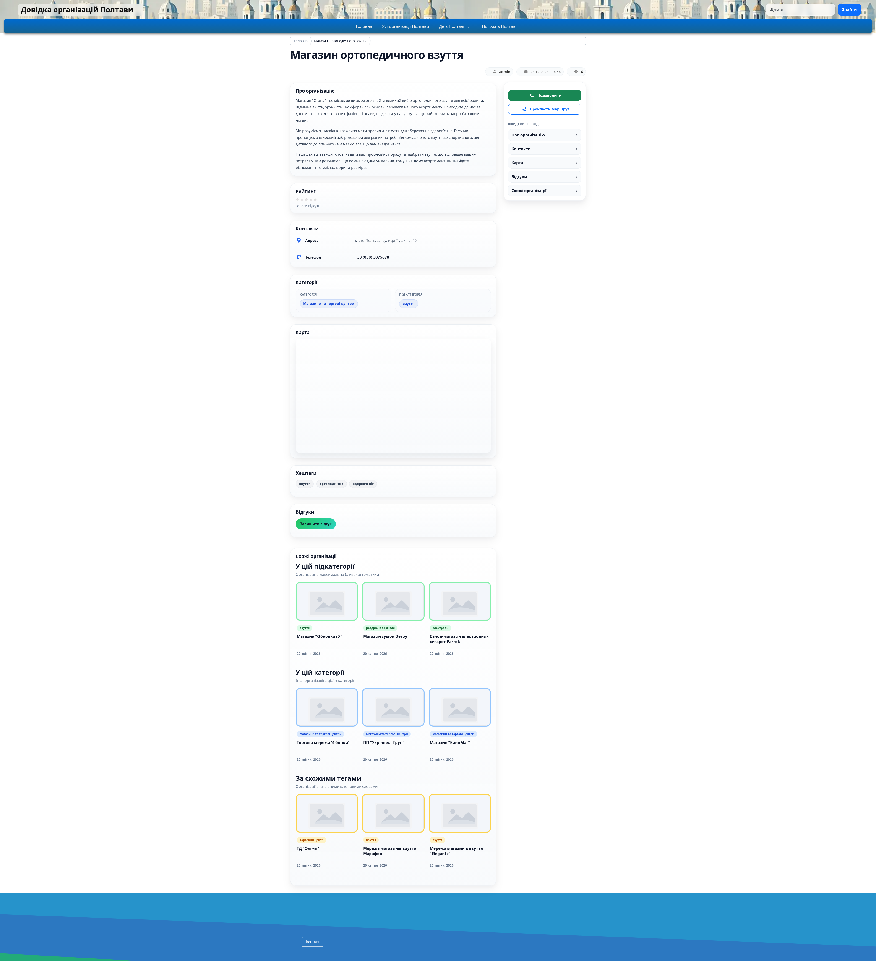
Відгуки (519, 176)
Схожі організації (528, 190)
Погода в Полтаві (499, 26)
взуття (409, 303)
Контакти (521, 149)
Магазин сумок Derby (385, 636)
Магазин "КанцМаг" (450, 742)
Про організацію (528, 135)
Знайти (849, 9)
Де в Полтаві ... (454, 26)
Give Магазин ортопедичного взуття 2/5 (303, 201)
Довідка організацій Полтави (77, 9)
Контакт (312, 941)
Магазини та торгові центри (328, 303)
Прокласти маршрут (549, 109)
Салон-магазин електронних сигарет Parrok (459, 639)
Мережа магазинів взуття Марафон (389, 851)
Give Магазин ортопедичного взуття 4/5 (312, 201)
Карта (517, 162)
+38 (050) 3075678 (372, 257)
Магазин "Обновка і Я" (319, 636)
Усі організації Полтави (405, 26)
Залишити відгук (316, 523)
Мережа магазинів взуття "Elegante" (456, 851)
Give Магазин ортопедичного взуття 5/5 (316, 201)
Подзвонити (549, 95)
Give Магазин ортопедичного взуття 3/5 (308, 201)
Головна (364, 26)
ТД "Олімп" (308, 848)
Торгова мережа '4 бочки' (323, 742)
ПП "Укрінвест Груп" (383, 742)
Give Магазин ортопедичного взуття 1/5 (299, 201)
